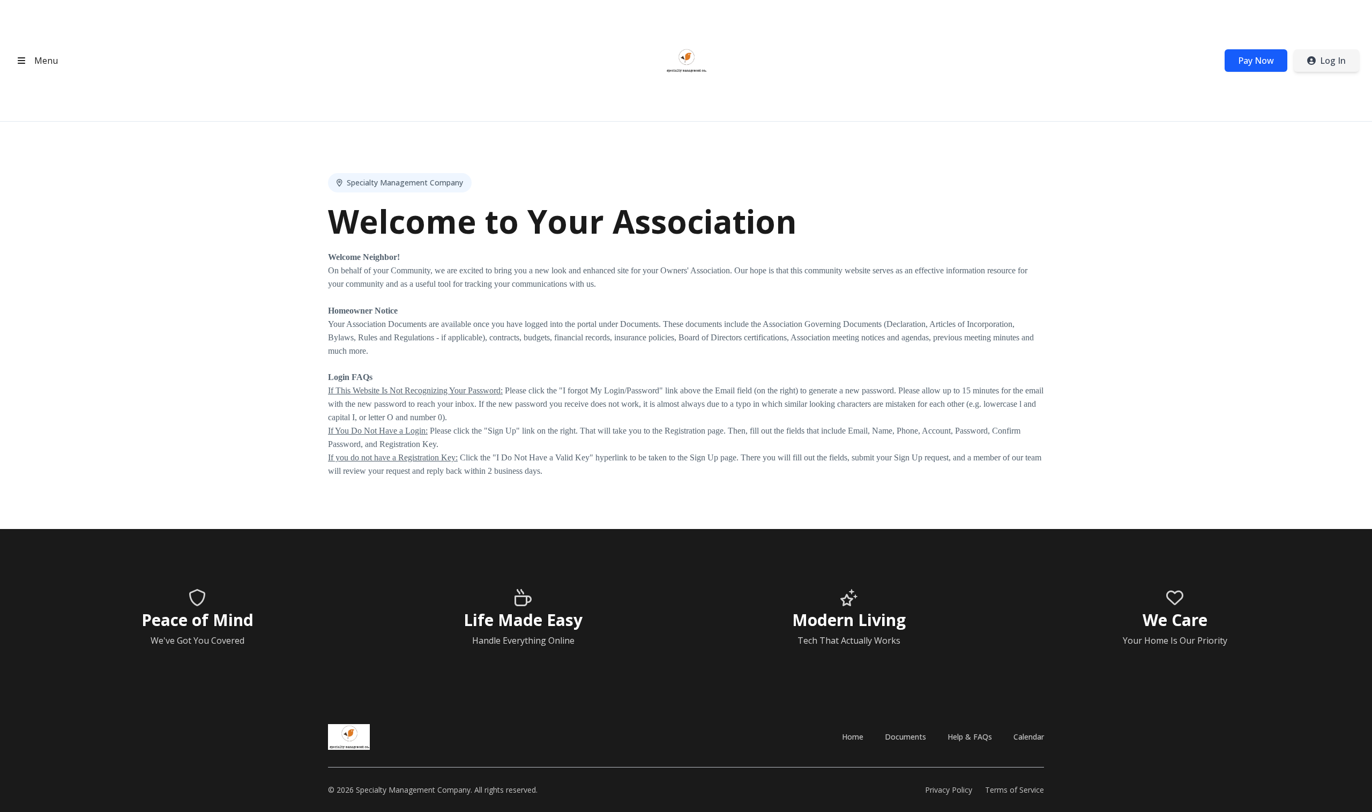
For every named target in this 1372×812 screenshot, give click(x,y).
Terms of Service (1014, 790)
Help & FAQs (970, 737)
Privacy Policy (948, 790)
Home (852, 737)
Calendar (1028, 737)
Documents (905, 737)
